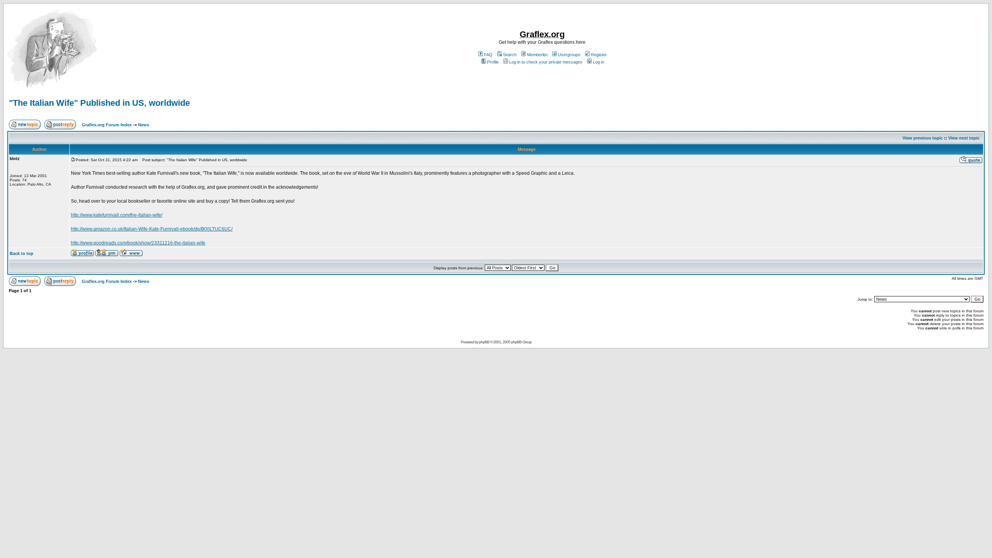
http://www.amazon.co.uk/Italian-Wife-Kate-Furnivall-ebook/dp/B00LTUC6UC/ (151, 229)
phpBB (484, 342)
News (143, 124)
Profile (493, 62)
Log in (598, 62)
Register (599, 54)
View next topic (964, 138)
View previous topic (922, 138)
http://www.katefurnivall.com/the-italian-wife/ (116, 215)
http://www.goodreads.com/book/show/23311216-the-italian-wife (138, 243)
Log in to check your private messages (545, 62)
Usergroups (569, 54)
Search (510, 54)
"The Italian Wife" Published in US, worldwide (99, 103)
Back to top (21, 253)
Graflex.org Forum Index (107, 124)
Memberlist (537, 54)
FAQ (488, 54)
